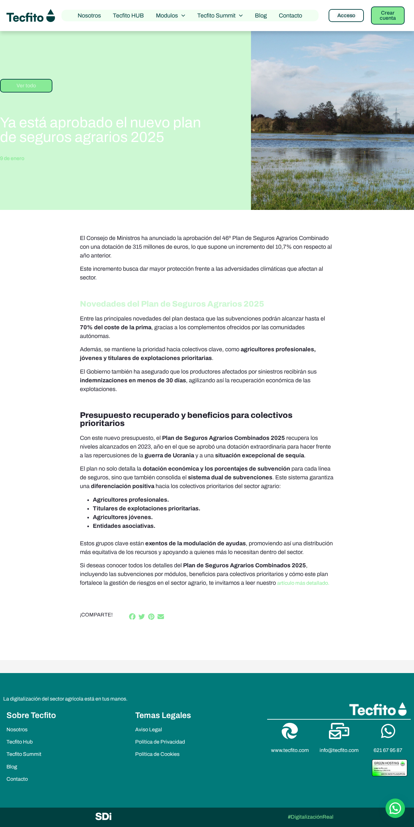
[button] (132, 617)
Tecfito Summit (216, 15)
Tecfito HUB (128, 15)
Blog (261, 15)
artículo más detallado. (303, 583)
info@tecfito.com (339, 750)
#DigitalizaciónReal (310, 817)
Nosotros (89, 15)
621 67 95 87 (388, 750)
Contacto (290, 15)
